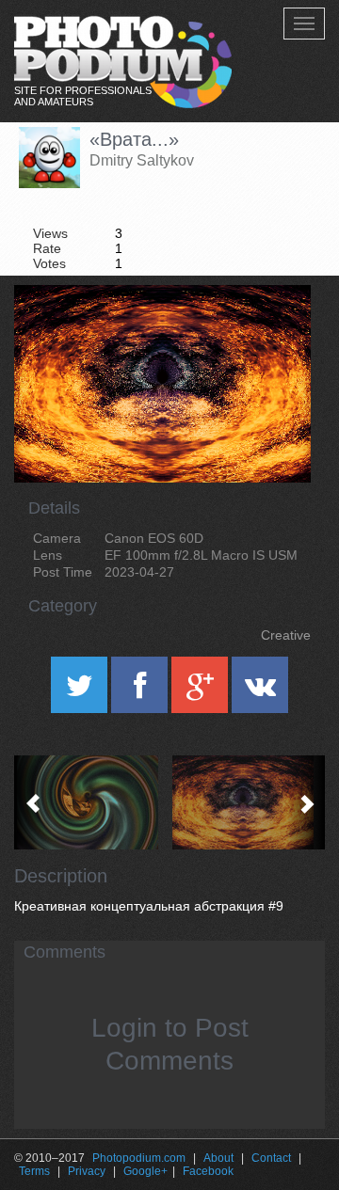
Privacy (86, 1171)
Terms (34, 1171)
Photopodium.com (139, 1158)
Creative (286, 635)
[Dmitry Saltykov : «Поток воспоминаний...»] (92, 802)
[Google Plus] (201, 691)
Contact (271, 1158)
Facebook (208, 1171)
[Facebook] (141, 691)
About (218, 1158)
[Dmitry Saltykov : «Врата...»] (247, 802)
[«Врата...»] (273, 333)
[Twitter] (81, 691)
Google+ (145, 1171)
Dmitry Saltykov (141, 160)
